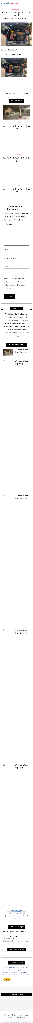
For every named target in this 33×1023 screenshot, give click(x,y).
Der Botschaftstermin (11, 936)
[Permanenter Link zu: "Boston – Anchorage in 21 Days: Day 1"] (16, 34)
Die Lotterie (7, 934)
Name (7, 249)
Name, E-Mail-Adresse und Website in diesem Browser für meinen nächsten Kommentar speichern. (15, 283)
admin (8, 18)
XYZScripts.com (24, 1022)
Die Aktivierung (8, 938)
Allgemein (16, 9)
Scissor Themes (17, 1015)
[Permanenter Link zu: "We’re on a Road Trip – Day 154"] (16, 143)
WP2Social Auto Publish (10, 1022)
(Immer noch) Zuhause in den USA (15, 931)
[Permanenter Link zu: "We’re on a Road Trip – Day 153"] (16, 175)
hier (21, 913)
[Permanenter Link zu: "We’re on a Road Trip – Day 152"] (8, 694)
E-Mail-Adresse (10, 258)
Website (7, 267)
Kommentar (9, 224)
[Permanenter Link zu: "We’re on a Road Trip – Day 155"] (16, 112)
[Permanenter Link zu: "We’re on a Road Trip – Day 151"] (8, 829)
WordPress (21, 1017)
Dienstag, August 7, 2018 (21, 18)
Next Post (25, 93)
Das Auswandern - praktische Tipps (16, 941)
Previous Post (9, 93)
